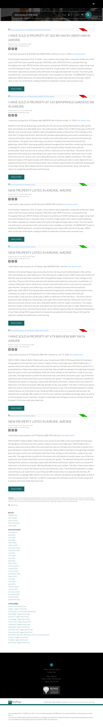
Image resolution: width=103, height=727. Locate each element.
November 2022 (14, 594)
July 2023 (11, 579)
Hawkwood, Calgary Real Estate (40, 499)
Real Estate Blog (14, 523)
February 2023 (13, 587)
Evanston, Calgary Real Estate (80, 498)
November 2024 (14, 548)
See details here (78, 54)
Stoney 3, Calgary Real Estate (42, 501)
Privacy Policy (70, 702)
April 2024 (11, 561)
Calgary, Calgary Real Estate (34, 498)
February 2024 (13, 566)
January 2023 (13, 589)
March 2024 (12, 563)
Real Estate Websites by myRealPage (85, 702)
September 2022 (14, 599)
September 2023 (14, 574)
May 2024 (11, 558)
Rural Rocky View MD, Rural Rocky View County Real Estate (22, 501)
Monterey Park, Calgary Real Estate (70, 499)
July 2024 (11, 553)
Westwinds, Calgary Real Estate (70, 501)
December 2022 (14, 592)
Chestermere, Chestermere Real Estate (50, 498)
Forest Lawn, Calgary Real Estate (25, 499)
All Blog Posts (12, 515)
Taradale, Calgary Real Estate (56, 501)
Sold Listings (12, 525)
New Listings (12, 518)
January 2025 (13, 545)
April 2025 (11, 540)
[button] (51, 665)
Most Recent (12, 532)
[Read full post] (51, 31)
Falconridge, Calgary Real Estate (19, 619)
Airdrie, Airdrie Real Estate (21, 46)
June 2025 (11, 537)
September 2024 (14, 550)
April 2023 (11, 584)
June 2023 (11, 581)
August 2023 (12, 576)
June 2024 (11, 555)
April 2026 (11, 535)
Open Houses (13, 520)
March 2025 (12, 543)
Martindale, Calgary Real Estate (54, 499)
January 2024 (13, 568)
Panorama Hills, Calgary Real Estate (86, 499)
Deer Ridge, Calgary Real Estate (66, 498)
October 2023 (13, 571)
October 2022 (13, 597)
